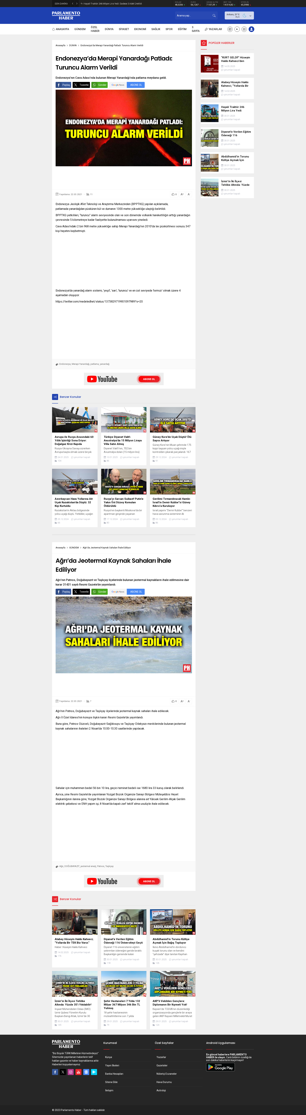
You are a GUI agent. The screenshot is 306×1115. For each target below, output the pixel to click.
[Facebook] (55, 1072)
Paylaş (66, 84)
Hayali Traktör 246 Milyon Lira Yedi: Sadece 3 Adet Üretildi (113, 3)
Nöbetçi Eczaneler (167, 1073)
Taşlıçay (109, 866)
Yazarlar (161, 1057)
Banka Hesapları (114, 1073)
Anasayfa (60, 45)
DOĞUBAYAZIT (72, 866)
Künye (108, 1057)
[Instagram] (71, 1072)
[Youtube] (78, 1072)
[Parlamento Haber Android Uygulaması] (220, 1071)
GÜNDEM (74, 547)
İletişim (109, 1090)
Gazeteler (162, 1065)
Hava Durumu (164, 1082)
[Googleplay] (94, 1072)
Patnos (100, 866)
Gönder (102, 84)
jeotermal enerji (88, 866)
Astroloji (161, 1090)
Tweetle (84, 84)
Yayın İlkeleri (112, 1065)
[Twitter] (63, 1072)
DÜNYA (73, 45)
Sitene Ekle (111, 1082)
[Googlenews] (86, 1072)
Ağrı (61, 866)
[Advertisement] (123, 178)
